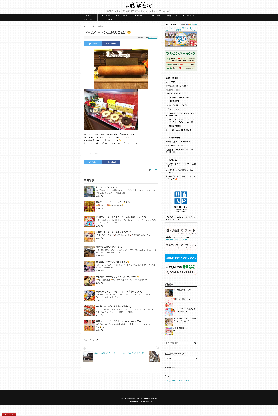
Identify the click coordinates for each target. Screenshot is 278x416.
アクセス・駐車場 (106, 19)
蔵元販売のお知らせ (183, 290)
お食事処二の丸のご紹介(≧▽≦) (109, 247)
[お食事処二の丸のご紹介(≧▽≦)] (89, 253)
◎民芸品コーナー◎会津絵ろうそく (111, 262)
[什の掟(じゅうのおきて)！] (89, 193)
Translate (194, 24)
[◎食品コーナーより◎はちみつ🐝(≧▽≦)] (89, 208)
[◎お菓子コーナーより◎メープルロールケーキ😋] (89, 282)
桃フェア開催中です (183, 299)
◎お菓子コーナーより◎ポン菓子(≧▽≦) (113, 232)
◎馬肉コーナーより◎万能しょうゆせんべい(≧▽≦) (118, 321)
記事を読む (100, 196)
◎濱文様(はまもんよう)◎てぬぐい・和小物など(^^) (119, 291)
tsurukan (153, 170)
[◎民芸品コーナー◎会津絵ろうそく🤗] (89, 267)
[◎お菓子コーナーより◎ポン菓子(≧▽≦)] (89, 238)
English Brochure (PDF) (177, 239)
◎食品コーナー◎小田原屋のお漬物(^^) (113, 306)
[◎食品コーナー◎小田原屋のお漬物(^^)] (89, 312)
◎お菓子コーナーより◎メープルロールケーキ (116, 277)
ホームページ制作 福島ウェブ (144, 401)
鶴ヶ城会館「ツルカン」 (136, 398)
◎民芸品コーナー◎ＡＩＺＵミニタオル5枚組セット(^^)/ (121, 217)
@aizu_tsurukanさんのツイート (177, 381)
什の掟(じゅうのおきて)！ (107, 187)
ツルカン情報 (152, 38)
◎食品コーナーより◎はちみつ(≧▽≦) (113, 202)
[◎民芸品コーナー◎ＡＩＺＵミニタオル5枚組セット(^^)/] (89, 223)
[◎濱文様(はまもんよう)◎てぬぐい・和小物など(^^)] (89, 297)
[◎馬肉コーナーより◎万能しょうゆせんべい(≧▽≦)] (89, 327)
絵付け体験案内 (173, 16)
